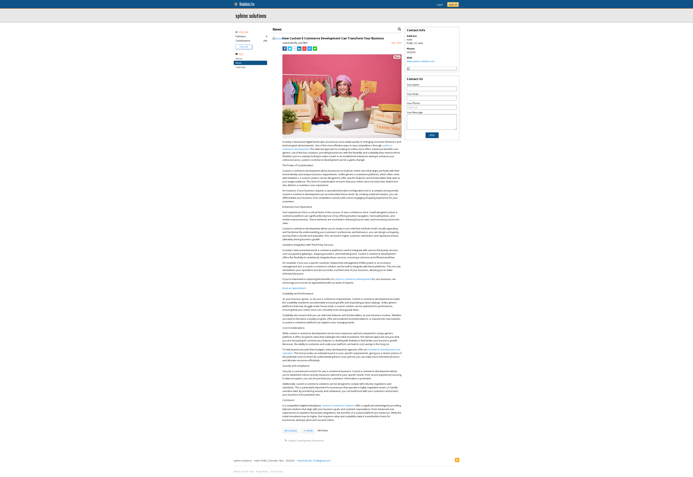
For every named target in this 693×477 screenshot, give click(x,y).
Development (304, 440)
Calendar (241, 67)
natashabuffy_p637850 (295, 42)
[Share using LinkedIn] (299, 49)
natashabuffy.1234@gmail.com (313, 460)
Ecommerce (318, 440)
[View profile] (279, 38)
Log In (440, 4)
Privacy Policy (262, 471)
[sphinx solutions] (408, 69)
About (239, 58)
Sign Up (453, 4)
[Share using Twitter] (290, 49)
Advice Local (240, 471)
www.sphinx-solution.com (421, 61)
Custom (292, 440)
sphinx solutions (251, 15)
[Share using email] (310, 49)
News (239, 62)
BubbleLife (246, 4)
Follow (244, 46)
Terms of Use (277, 471)
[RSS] (457, 460)
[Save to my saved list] (315, 49)
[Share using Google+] (304, 49)
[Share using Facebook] (284, 49)
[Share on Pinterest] (397, 58)
